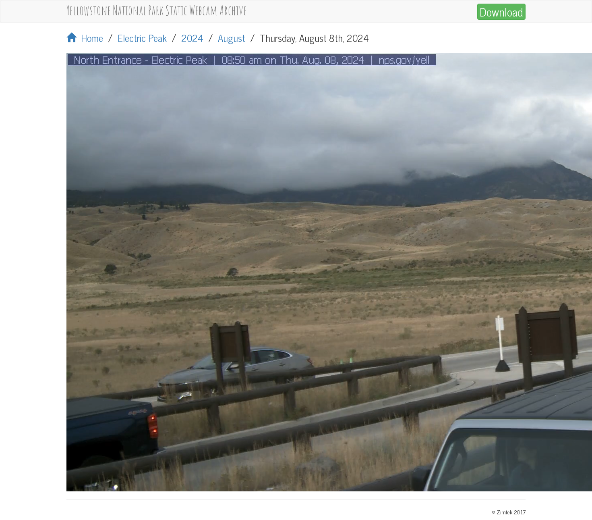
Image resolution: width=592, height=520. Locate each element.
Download (501, 12)
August (231, 38)
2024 (192, 38)
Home (89, 38)
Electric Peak (142, 38)
